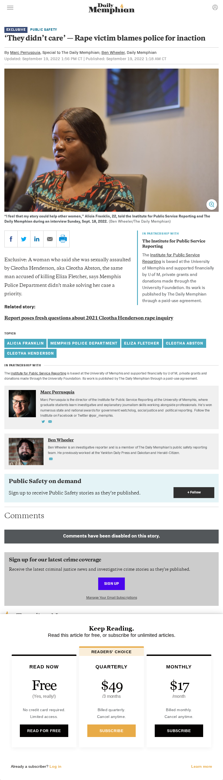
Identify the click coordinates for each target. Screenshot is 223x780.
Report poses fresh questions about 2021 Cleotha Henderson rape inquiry (88, 318)
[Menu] (10, 8)
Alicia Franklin (25, 343)
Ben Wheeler (113, 52)
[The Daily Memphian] (111, 9)
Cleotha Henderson (30, 353)
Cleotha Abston (184, 343)
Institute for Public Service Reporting (38, 373)
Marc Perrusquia (25, 52)
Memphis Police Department (83, 343)
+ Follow (194, 492)
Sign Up (111, 583)
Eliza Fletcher (141, 343)
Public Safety (43, 29)
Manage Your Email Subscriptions (111, 597)
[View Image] (211, 204)
